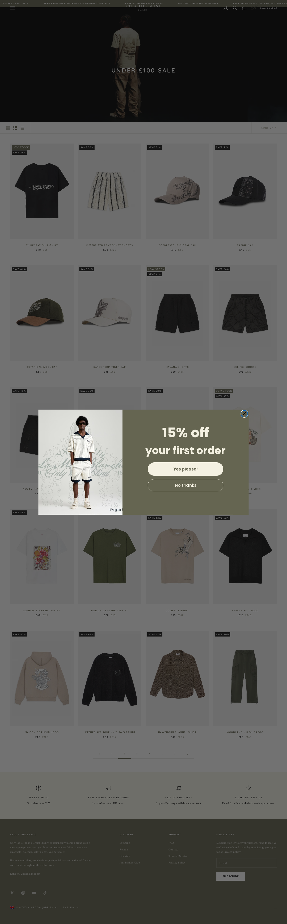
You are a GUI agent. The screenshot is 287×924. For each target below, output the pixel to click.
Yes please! (185, 469)
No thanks (185, 485)
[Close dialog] (244, 413)
